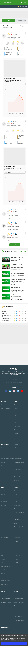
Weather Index (4, 577)
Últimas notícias (17, 490)
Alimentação (16, 498)
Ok (14, 643)
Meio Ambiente (17, 505)
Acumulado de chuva (18, 411)
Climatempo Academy (5, 580)
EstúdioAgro (16, 562)
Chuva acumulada (5, 505)
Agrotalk (16, 541)
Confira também (5, 627)
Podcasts (3, 465)
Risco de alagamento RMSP (19, 437)
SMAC (2, 555)
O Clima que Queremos (19, 512)
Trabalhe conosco (17, 605)
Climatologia (16, 480)
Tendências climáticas (5, 598)
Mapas (15, 401)
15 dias (8, 20)
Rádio (15, 544)
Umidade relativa (17, 419)
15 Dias (2, 447)
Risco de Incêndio (17, 426)
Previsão (3, 401)
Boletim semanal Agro (5, 408)
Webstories (4, 534)
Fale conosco (16, 595)
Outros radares (4, 498)
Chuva (15, 408)
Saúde (15, 501)
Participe (3, 631)
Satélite (15, 429)
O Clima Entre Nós (18, 555)
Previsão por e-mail (18, 616)
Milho (15, 447)
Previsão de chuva (18, 458)
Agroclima (16, 494)
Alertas (15, 516)
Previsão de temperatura (19, 462)
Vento (15, 422)
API (2, 562)
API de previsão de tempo (19, 620)
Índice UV (16, 473)
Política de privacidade (18, 598)
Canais (16, 534)
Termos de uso (17, 613)
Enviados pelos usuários (19, 508)
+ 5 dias (15, 244)
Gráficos (16, 455)
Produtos (3, 552)
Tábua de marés (17, 476)
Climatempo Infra (4, 584)
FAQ (15, 609)
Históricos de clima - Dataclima (7, 458)
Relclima (3, 462)
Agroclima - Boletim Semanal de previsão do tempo (20, 527)
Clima (2, 455)
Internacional (16, 523)
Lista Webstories (4, 537)
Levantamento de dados (6, 566)
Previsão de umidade (18, 465)
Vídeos (3, 591)
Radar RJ (3, 494)
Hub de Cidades (5, 444)
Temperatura (17, 404)
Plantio (16, 444)
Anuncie (16, 591)
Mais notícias (23, 251)
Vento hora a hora (17, 469)
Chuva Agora (16, 433)
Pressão (15, 415)
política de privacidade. (9, 639)
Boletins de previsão (5, 595)
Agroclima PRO (4, 559)
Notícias (16, 487)
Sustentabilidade (17, 519)
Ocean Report (4, 569)
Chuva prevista (4, 501)
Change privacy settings (19, 602)
